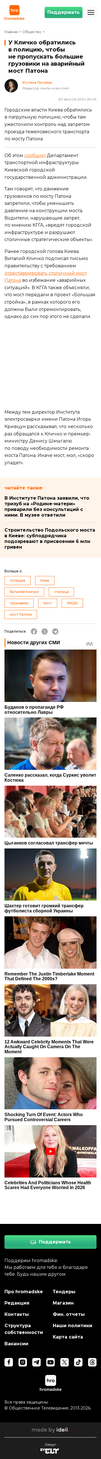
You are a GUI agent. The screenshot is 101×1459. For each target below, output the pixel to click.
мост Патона (21, 614)
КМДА (72, 603)
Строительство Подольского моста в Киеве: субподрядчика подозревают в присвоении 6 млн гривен (49, 538)
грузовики (19, 603)
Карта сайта (68, 1337)
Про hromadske (23, 1291)
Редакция (16, 1303)
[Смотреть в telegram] (36, 1362)
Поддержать (63, 12)
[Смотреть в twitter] (64, 1362)
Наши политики (72, 1325)
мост (47, 603)
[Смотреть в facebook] (8, 1362)
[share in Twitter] (45, 631)
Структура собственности (23, 1329)
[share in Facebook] (34, 631)
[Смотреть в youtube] (50, 1362)
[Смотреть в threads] (92, 1362)
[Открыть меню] (91, 12)
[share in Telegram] (55, 631)
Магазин (63, 1303)
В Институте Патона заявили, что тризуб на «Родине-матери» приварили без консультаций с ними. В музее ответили (46, 506)
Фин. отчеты (69, 1314)
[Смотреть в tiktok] (78, 1362)
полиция (17, 580)
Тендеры (64, 1291)
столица (61, 592)
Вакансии (16, 1343)
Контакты (16, 1314)
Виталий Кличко (24, 592)
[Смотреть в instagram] (23, 1362)
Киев (44, 580)
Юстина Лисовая (37, 83)
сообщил (35, 155)
